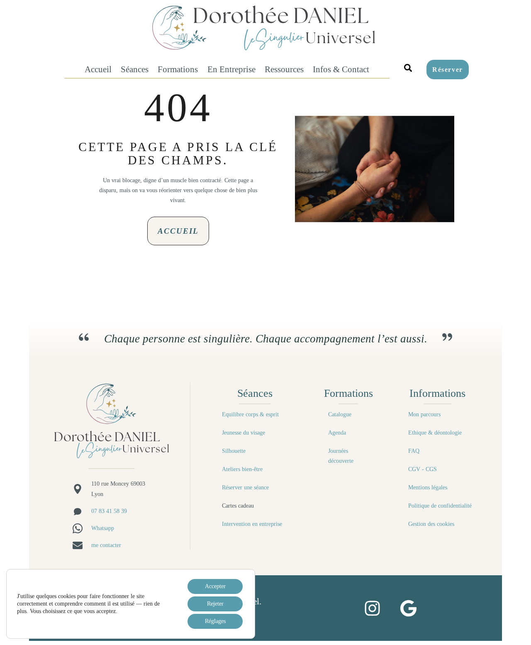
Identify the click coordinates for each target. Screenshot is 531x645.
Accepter (215, 586)
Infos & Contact (341, 69)
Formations (178, 69)
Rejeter (215, 604)
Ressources (284, 69)
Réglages (215, 621)
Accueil (98, 69)
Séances (135, 69)
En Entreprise (231, 69)
